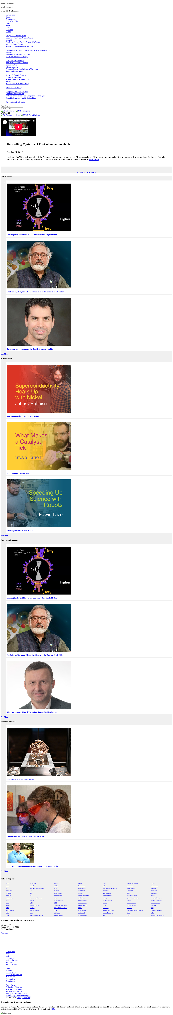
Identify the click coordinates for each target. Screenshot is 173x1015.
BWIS (55, 888)
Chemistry (9, 40)
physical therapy (34, 910)
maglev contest (82, 903)
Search (8, 32)
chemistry (56, 890)
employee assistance (83, 895)
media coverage (155, 903)
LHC (31, 903)
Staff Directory (11, 964)
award (7, 885)
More (54, 1009)
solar (152, 912)
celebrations (9, 890)
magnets (105, 903)
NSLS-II (32, 908)
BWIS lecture (82, 888)
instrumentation (82, 900)
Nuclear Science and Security (17, 57)
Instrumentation (11, 65)
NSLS (7, 908)
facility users (81, 898)
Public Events (11, 985)
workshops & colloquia (157, 915)
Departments (10, 19)
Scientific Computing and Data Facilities (21, 98)
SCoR (128, 912)
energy (153, 895)
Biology (9, 52)
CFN (31, 890)
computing (130, 890)
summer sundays (58, 915)
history (32, 900)
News (8, 25)
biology (105, 885)
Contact (8, 28)
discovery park (107, 893)
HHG (7, 900)
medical (8, 905)
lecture (129, 900)
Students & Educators (14, 991)
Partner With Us (12, 21)
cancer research (131, 888)
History (8, 956)
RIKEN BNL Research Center (17, 84)
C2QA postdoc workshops (110, 888)
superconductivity (83, 915)
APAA (80, 883)
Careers (8, 23)
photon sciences (10, 910)
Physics (8, 82)
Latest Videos (91, 172)
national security (131, 905)
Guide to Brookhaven (14, 975)
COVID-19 (9, 893)
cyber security (58, 893)
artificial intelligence (132, 883)
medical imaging (34, 905)
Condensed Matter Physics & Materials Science (23, 42)
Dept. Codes (20, 102)
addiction (56, 883)
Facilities (9, 970)
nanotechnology (82, 905)
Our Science (10, 15)
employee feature (107, 895)
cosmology (154, 890)
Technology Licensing (14, 987)
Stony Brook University (36, 915)
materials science (131, 903)
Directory (9, 30)
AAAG (7, 883)
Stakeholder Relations (14, 989)
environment (9, 898)
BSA (7, 888)
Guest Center (10, 973)
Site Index (9, 962)
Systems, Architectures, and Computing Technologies (25, 96)
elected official (58, 895)
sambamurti (81, 912)
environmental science (36, 898)
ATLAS (153, 883)
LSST (55, 903)
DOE (128, 893)
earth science (154, 893)
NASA (104, 905)
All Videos (81, 172)
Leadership (10, 958)
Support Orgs (11, 102)
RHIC (7, 912)
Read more (94, 159)
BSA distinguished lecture (37, 888)
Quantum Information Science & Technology (22, 69)
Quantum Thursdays (156, 910)
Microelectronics (12, 67)
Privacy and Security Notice (16, 993)
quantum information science (135, 910)
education (8, 895)
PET (152, 908)
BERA (56, 885)
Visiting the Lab (12, 960)
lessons (7, 903)
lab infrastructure (107, 900)
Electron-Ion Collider (13, 88)
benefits (32, 885)
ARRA (104, 883)
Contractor (26, 998)
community (106, 890)
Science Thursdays (108, 912)
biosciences (130, 885)
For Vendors (10, 979)
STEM (7, 915)
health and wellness (156, 898)
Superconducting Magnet (15, 71)
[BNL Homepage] (15, 111)
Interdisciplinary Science (15, 44)
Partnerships (10, 977)
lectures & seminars (156, 900)
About (8, 17)
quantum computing (108, 910)
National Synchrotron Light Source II (19, 46)
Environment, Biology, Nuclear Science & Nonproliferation (28, 50)
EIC (31, 895)
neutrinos (153, 905)
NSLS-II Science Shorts (60, 908)
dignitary (80, 893)
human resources (58, 900)
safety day (57, 912)
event (55, 898)
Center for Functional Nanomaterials (19, 38)
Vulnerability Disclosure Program (18, 996)
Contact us (5, 933)
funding (105, 898)
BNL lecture (154, 885)
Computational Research (15, 94)
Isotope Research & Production (17, 79)
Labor (19, 998)
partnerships (106, 908)
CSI (31, 893)
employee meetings (132, 895)
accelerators (33, 883)
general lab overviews (133, 898)
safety (31, 912)
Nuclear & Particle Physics (16, 75)
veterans (129, 915)
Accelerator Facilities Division (17, 63)
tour (104, 915)
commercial (81, 890)
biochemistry (81, 885)
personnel (129, 908)
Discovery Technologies (15, 61)
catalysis (153, 888)
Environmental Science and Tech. (18, 55)
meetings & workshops (60, 905)
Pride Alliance (82, 910)
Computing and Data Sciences (17, 92)
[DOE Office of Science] (20, 115)
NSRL (80, 908)
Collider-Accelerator (13, 77)
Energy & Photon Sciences (16, 36)
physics (56, 910)
